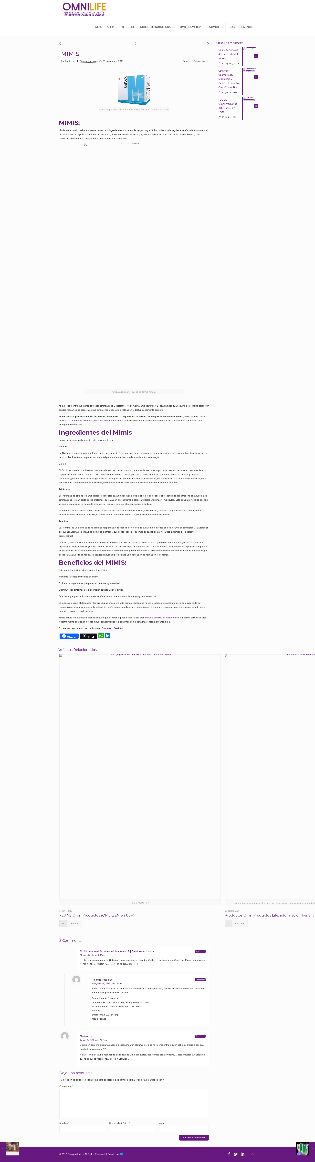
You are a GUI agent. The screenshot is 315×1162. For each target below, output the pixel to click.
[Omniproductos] (84, 9)
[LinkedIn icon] (242, 1154)
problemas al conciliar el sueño (156, 617)
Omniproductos (88, 61)
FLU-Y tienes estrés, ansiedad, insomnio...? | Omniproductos (114, 951)
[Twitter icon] (236, 1154)
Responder (200, 951)
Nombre (64, 1123)
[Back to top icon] (252, 1154)
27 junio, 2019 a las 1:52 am (92, 955)
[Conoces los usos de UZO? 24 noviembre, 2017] (305, 1148)
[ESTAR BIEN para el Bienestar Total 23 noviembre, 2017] (9, 1148)
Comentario (66, 1086)
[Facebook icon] (229, 1154)
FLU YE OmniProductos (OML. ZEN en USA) (96, 915)
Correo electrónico (119, 1123)
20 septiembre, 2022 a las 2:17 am (107, 984)
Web (161, 1123)
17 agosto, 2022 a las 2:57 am (93, 1040)
